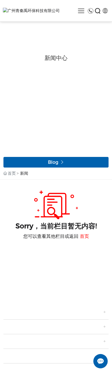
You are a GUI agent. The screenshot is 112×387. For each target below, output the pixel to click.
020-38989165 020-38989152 (45, 279)
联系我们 (15, 356)
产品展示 (15, 326)
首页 (84, 236)
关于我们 (15, 312)
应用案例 (15, 341)
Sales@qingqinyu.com (38, 286)
